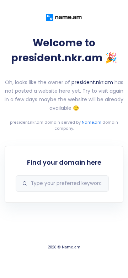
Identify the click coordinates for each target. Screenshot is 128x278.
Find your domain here (64, 162)
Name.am (91, 122)
